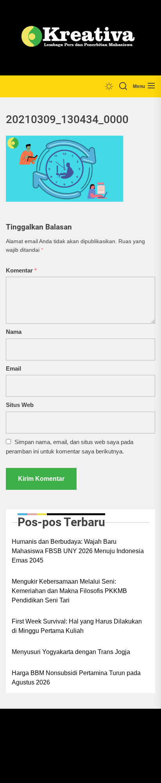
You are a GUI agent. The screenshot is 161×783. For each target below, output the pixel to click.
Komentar (21, 270)
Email (13, 368)
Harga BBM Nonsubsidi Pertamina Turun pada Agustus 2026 (76, 678)
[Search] (123, 86)
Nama (13, 331)
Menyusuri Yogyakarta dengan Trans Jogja (71, 652)
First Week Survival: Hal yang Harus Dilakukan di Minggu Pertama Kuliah (77, 626)
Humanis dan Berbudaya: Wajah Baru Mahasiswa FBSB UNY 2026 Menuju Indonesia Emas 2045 (78, 551)
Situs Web (20, 404)
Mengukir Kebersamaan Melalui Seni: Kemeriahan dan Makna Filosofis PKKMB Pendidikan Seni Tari (69, 591)
